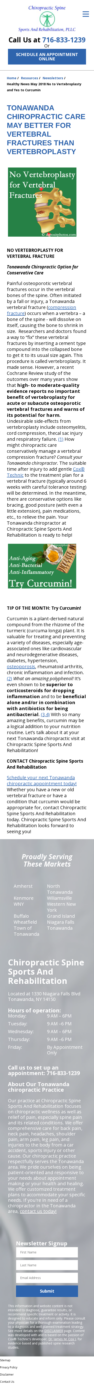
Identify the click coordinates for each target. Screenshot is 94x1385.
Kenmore (24, 898)
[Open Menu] (85, 14)
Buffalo (21, 916)
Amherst (23, 886)
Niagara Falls (60, 922)
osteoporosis (21, 666)
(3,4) (45, 714)
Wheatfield (25, 922)
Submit (47, 1291)
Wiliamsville (59, 898)
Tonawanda (60, 928)
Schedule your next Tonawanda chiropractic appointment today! (42, 780)
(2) (9, 678)
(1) (60, 439)
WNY (19, 904)
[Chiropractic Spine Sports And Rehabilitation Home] (47, 19)
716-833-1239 (64, 39)
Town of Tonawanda (26, 931)
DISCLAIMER (53, 1331)
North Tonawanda (60, 889)
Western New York (61, 907)
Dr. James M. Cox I (62, 1339)
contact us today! (38, 1211)
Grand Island (61, 916)
